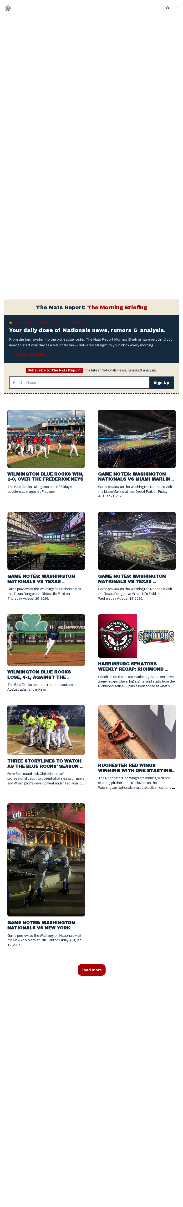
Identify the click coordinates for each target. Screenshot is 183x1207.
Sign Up (161, 383)
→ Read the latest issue (29, 355)
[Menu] (177, 8)
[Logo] (8, 8)
